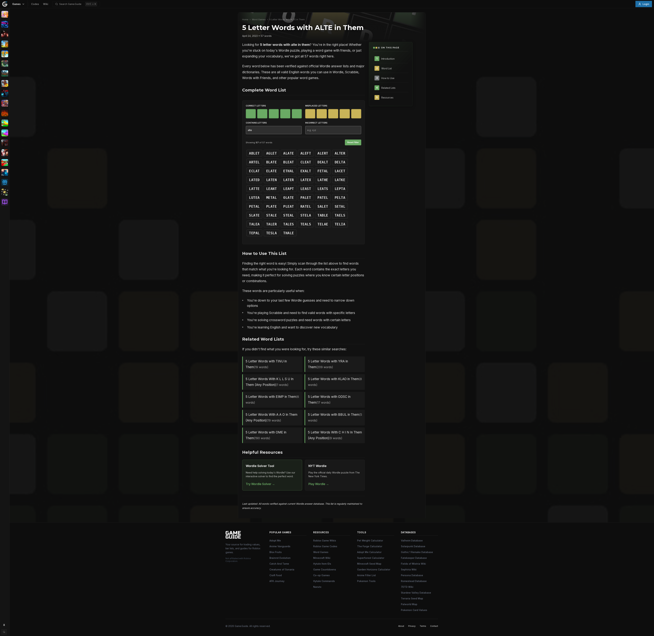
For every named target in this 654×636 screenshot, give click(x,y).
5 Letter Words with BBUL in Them (335, 417)
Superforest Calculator (370, 557)
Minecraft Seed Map (369, 563)
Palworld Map (409, 604)
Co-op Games (321, 575)
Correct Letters (256, 105)
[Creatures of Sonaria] (4, 63)
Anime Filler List (366, 575)
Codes (35, 4)
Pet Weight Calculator (370, 540)
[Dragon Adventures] (4, 73)
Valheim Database (412, 540)
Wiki (45, 4)
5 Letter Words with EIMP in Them (272, 399)
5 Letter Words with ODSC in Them (329, 399)
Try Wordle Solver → (260, 484)
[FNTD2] (4, 103)
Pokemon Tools (366, 581)
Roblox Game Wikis (324, 540)
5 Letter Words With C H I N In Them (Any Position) (335, 435)
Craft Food (275, 575)
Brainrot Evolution (280, 557)
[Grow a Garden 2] (4, 133)
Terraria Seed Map (412, 598)
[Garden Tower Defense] (4, 113)
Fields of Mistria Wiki (413, 563)
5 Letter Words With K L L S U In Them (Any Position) (269, 382)
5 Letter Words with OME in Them (266, 435)
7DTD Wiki (407, 586)
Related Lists (388, 87)
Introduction (388, 58)
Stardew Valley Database (416, 592)
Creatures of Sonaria (281, 569)
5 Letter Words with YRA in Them (328, 364)
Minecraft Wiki (321, 557)
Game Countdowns (324, 569)
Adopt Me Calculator (369, 552)
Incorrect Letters (316, 122)
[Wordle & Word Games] (4, 192)
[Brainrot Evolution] (4, 44)
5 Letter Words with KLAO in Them (335, 382)
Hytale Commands (324, 581)
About (401, 626)
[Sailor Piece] (4, 152)
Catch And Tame (279, 563)
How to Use (387, 77)
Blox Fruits (275, 552)
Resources (387, 97)
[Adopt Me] (4, 14)
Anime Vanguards (279, 546)
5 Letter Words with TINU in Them (266, 364)
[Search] (4, 632)
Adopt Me (275, 540)
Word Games (259, 19)
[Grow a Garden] (4, 123)
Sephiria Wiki (409, 569)
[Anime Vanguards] (4, 24)
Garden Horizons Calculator (373, 569)
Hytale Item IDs (322, 563)
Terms (423, 626)
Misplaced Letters (316, 105)
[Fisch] (4, 83)
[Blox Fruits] (4, 34)
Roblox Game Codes (325, 546)
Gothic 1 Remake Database (417, 552)
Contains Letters (256, 122)
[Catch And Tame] (4, 54)
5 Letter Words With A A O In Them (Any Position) (271, 417)
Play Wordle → (318, 484)
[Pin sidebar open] (4, 625)
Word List (386, 68)
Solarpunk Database (413, 546)
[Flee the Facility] (4, 93)
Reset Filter (353, 142)
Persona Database (412, 575)
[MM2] (4, 143)
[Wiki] (4, 202)
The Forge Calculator (369, 546)
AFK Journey (276, 581)
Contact (434, 626)
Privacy (412, 626)
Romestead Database (414, 581)
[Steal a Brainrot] (4, 162)
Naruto (317, 586)
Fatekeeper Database (414, 557)
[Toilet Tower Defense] (4, 172)
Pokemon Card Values (414, 610)
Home (245, 19)
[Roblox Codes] (4, 182)
